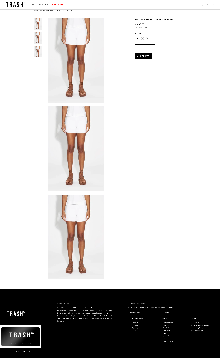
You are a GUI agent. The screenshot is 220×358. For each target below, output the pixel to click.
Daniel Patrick (168, 341)
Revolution (167, 328)
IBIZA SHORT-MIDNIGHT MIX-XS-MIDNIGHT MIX (56, 11)
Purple (165, 333)
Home (36, 11)
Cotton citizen (168, 323)
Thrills (165, 339)
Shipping (135, 325)
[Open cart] (213, 5)
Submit (168, 313)
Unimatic (166, 336)
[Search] (208, 5)
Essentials (166, 325)
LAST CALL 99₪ (57, 5)
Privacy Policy (199, 328)
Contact (135, 323)
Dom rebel (166, 331)
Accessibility (198, 331)
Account (196, 323)
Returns (135, 328)
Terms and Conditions (201, 325)
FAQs (134, 331)
